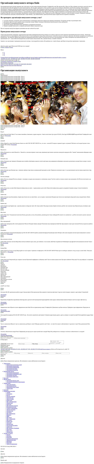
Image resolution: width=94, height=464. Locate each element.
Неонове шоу (9, 424)
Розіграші (43, 57)
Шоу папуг (9, 420)
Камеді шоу (9, 400)
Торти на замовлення (11, 444)
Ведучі (8, 395)
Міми (7, 416)
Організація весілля (11, 386)
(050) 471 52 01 (4, 64)
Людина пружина (10, 409)
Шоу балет (9, 417)
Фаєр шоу (8, 404)
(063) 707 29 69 (20, 64)
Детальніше (8, 135)
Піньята (8, 434)
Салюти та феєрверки (11, 408)
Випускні (24, 57)
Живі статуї (9, 430)
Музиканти (9, 393)
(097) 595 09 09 (27, 64)
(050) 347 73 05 (12, 64)
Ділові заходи (8, 57)
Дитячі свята (9, 388)
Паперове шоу (10, 397)
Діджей (8, 392)
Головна (3, 57)
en (4, 55)
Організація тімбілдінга (12, 376)
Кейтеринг (9, 441)
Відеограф (9, 437)
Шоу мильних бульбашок (12, 428)
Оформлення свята (5, 311)
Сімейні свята (37, 57)
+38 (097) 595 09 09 (35, 58)
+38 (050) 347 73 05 (15, 58)
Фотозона (3, 296)
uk (4, 53)
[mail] (19, 61)
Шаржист (8, 415)
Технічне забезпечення (6, 335)
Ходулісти (9, 412)
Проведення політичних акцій (14, 364)
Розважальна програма (51, 57)
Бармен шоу (9, 421)
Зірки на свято (10, 399)
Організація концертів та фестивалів (15, 382)
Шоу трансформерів (11, 401)
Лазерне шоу (9, 403)
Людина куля (9, 411)
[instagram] (9, 61)
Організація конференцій (12, 367)
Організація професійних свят (14, 374)
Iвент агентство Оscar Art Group (9, 65)
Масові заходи (30, 57)
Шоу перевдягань (10, 413)
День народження (10, 384)
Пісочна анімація (10, 396)
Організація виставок (11, 368)
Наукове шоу (9, 432)
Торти (2, 327)
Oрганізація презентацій (12, 366)
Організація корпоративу (12, 372)
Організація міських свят (12, 380)
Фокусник (9, 429)
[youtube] (14, 61)
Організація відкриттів (12, 370)
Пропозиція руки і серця (12, 387)
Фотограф (3, 320)
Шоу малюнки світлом (12, 405)
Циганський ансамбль (12, 425)
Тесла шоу (9, 422)
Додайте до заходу (61, 57)
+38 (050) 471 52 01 (5, 58)
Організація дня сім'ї (11, 375)
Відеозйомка (4, 303)
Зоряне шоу (9, 426)
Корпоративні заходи (16, 57)
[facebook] (3, 61)
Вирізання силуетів (11, 407)
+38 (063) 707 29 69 (25, 58)
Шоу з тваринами (10, 418)
